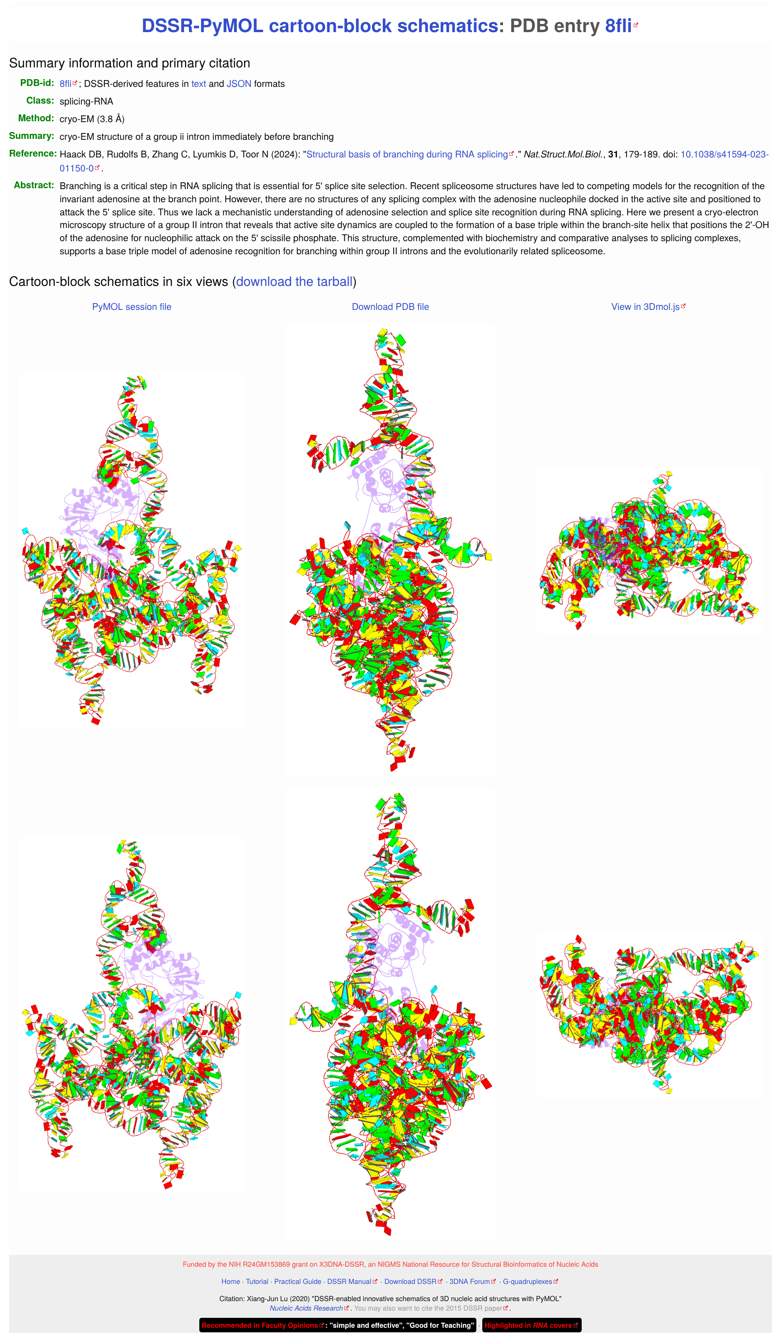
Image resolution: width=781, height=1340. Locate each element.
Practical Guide (297, 1281)
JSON (239, 83)
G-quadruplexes (527, 1281)
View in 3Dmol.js (645, 306)
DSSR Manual (349, 1281)
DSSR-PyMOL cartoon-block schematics (320, 24)
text (199, 83)
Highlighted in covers (528, 1325)
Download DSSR (410, 1281)
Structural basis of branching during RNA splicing (407, 153)
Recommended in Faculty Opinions (260, 1325)
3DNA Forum (470, 1281)
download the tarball (294, 280)
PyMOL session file (132, 306)
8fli (618, 24)
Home (230, 1281)
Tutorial (257, 1281)
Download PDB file (390, 306)
